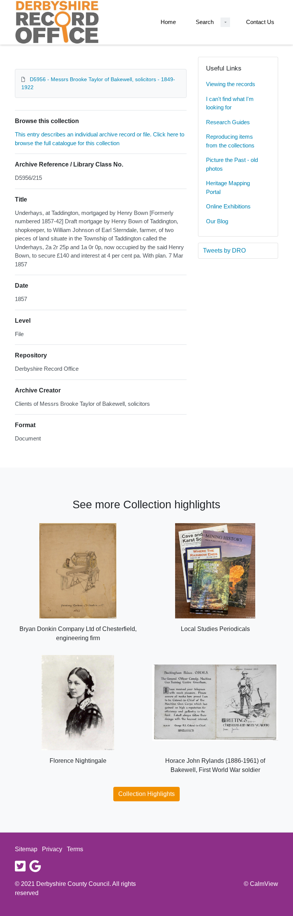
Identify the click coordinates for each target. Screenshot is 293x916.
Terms (75, 849)
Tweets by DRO (224, 250)
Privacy (52, 849)
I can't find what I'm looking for (230, 103)
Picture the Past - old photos (232, 164)
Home (168, 22)
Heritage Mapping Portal (228, 187)
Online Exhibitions (228, 206)
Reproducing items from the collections (230, 141)
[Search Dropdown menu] (225, 22)
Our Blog (217, 221)
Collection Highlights (146, 794)
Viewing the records (230, 84)
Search (205, 22)
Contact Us (260, 22)
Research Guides (228, 122)
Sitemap (26, 849)
